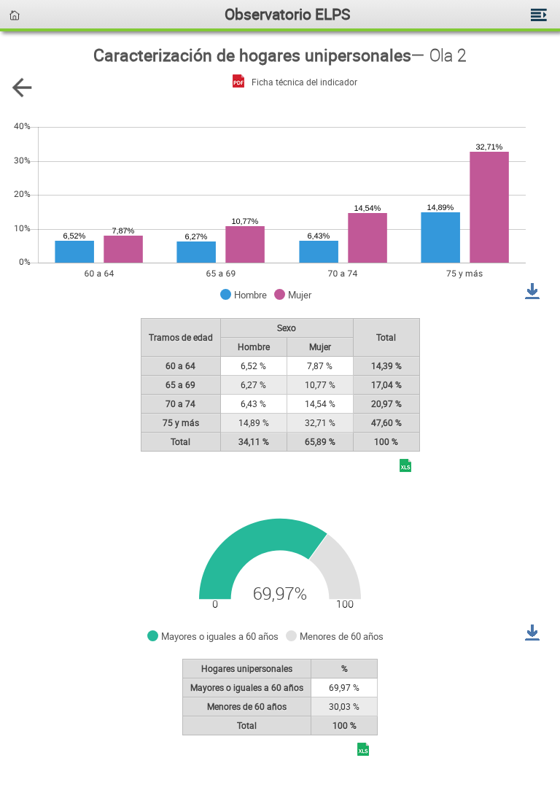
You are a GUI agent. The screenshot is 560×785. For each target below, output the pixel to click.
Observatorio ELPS (287, 13)
